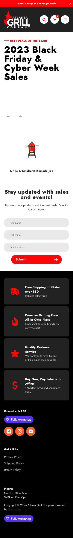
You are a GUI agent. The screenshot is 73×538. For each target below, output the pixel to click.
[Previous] (8, 116)
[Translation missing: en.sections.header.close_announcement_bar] (70, 3)
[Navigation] (65, 19)
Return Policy (12, 470)
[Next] (20, 116)
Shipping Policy (14, 463)
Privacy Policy (13, 457)
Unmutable (14, 509)
